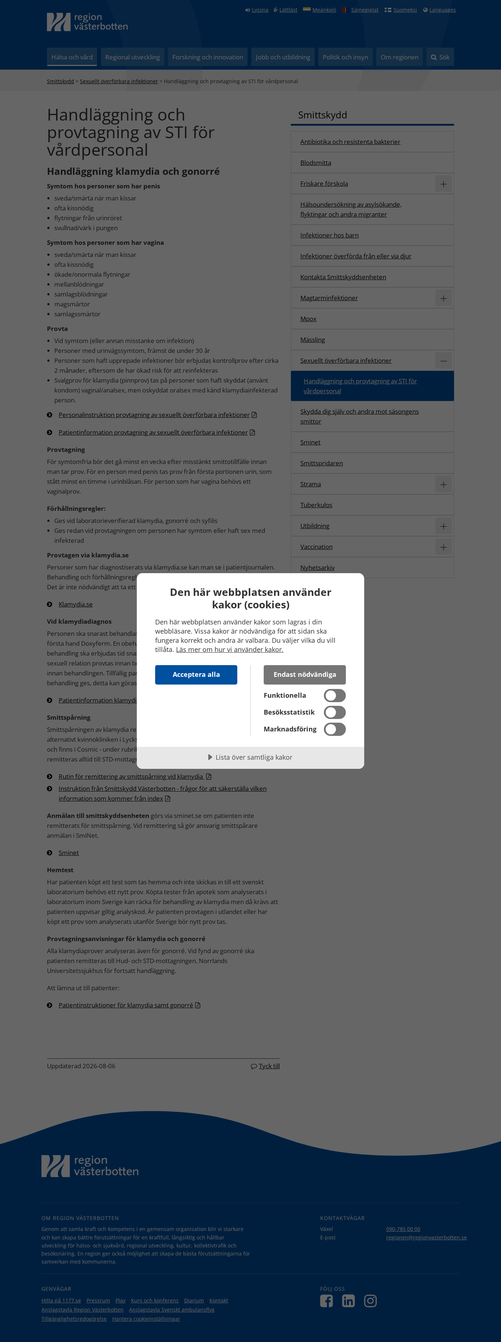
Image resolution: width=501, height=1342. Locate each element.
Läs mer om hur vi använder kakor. (230, 649)
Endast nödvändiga (305, 674)
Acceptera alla (196, 674)
